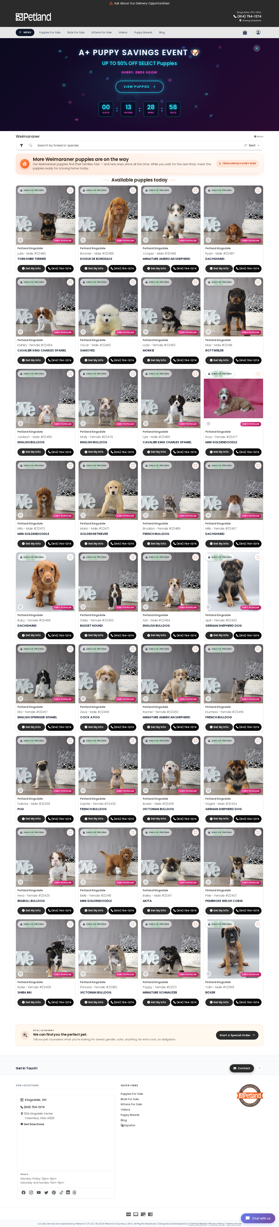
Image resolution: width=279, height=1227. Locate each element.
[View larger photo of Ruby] (70, 557)
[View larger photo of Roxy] (258, 373)
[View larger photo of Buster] (195, 740)
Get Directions (33, 1124)
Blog (162, 32)
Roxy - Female (221, 437)
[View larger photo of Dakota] (70, 740)
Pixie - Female (221, 895)
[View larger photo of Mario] (132, 465)
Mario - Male (94, 528)
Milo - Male (31, 528)
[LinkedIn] (68, 1192)
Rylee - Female (34, 987)
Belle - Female (95, 895)
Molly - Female (96, 437)
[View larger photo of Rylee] (70, 924)
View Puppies (137, 86)
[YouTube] (39, 1192)
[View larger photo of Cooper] (195, 190)
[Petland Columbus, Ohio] (33, 16)
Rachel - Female (160, 712)
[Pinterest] (54, 1192)
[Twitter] (46, 1192)
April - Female (221, 620)
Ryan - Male (220, 253)
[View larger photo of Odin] (258, 924)
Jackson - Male (34, 437)
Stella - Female (96, 620)
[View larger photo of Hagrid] (258, 740)
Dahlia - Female (34, 345)
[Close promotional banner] (256, 48)
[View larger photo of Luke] (70, 190)
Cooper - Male (159, 253)
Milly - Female (221, 528)
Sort (252, 145)
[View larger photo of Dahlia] (70, 282)
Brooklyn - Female (161, 528)
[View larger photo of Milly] (258, 465)
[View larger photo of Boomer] (132, 190)
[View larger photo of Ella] (70, 649)
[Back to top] (259, 1068)
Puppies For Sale (50, 32)
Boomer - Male (97, 253)
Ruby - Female (33, 620)
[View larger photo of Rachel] (195, 649)
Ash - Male (156, 620)
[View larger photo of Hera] (70, 832)
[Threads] (74, 1192)
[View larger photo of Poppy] (195, 924)
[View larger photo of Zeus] (132, 649)
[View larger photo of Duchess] (258, 649)
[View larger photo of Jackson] (70, 373)
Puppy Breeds (143, 32)
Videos (123, 32)
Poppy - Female (160, 987)
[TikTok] (61, 1192)
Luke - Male (31, 253)
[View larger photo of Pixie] (258, 832)
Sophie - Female (98, 804)
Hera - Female (33, 895)
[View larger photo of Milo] (70, 465)
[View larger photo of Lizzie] (195, 282)
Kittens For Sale (102, 32)
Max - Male (218, 345)
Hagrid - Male (221, 804)
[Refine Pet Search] (21, 145)
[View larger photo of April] (258, 557)
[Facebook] (23, 1192)
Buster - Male (158, 804)
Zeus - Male (94, 712)
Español (129, 1125)
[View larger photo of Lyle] (195, 373)
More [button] (259, 136)
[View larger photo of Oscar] (132, 282)
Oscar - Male (95, 345)
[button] (31, 190)
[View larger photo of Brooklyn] (195, 465)
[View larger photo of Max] (258, 282)
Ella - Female (32, 712)
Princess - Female (98, 987)
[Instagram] (31, 1192)
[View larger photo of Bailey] (195, 832)
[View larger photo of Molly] (132, 373)
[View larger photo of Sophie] (132, 740)
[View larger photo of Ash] (195, 557)
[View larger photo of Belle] (132, 832)
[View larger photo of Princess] (132, 924)
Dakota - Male (33, 804)
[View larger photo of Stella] (132, 557)
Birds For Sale (76, 32)
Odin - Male (219, 987)
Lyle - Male (156, 437)
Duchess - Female (224, 712)
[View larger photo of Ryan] (258, 190)
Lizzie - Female (159, 345)
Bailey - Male (157, 895)
